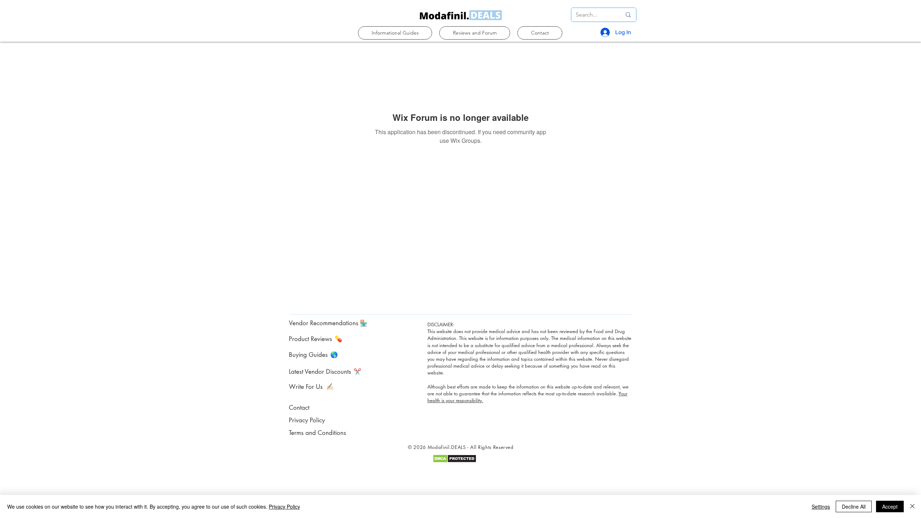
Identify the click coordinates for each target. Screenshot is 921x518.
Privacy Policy (284, 506)
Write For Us (306, 387)
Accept (890, 506)
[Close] (912, 506)
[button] (395, 33)
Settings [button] (821, 506)
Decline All (854, 506)
